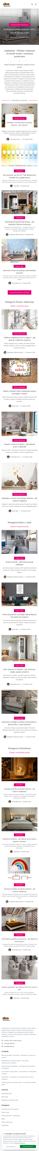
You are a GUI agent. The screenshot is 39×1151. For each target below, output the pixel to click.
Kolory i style (19, 266)
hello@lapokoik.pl (9, 1046)
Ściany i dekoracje (19, 118)
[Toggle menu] (36, 4)
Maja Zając (5, 1097)
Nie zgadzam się (11, 1146)
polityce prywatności (19, 1143)
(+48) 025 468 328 (9, 1043)
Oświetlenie (19, 171)
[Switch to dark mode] (32, 4)
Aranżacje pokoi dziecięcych (19, 25)
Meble (3, 1119)
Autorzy (5, 1090)
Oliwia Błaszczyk (7, 1093)
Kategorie (5, 1105)
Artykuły (5, 1051)
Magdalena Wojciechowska (10, 1100)
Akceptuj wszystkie (28, 1146)
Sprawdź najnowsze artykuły (19, 292)
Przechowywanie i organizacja (11, 1115)
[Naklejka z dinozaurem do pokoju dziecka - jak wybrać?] (19, 115)
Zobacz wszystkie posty (19, 306)
